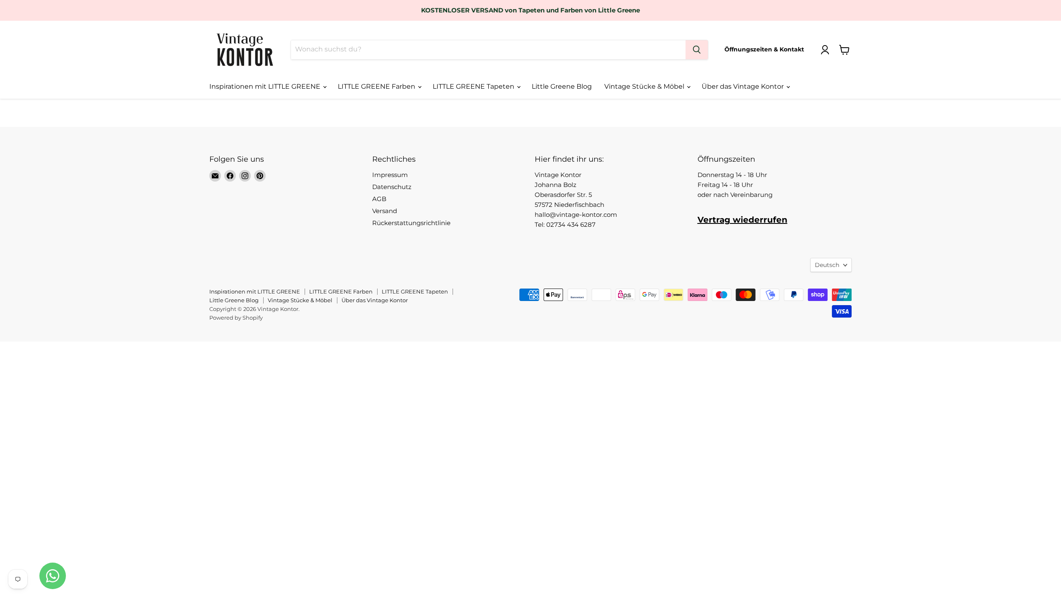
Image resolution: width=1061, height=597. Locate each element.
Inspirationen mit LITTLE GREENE (265, 86)
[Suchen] (697, 49)
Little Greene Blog (562, 86)
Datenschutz (392, 187)
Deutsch (827, 265)
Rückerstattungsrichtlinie (411, 223)
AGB (379, 199)
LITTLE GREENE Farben (377, 86)
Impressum (390, 175)
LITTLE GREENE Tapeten (474, 86)
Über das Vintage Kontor (743, 86)
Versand (384, 211)
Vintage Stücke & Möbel (645, 86)
